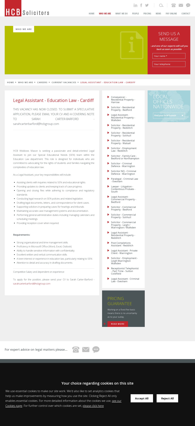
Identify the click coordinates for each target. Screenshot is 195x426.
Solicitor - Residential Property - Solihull (123, 134)
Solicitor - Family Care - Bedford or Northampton (125, 157)
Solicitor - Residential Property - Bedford (123, 108)
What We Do (121, 13)
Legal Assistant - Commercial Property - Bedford (123, 199)
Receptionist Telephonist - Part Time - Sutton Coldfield (125, 271)
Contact (185, 13)
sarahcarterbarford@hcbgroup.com (31, 283)
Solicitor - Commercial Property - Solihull (123, 216)
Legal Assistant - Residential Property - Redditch (123, 235)
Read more (117, 324)
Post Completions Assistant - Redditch (122, 244)
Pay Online (171, 13)
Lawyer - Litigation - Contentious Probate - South (123, 189)
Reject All (167, 398)
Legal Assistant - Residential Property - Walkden (123, 117)
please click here (93, 406)
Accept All (141, 398)
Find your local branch (165, 115)
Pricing (147, 13)
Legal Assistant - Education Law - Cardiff (108, 82)
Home (91, 13)
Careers (42, 82)
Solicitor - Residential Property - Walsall (123, 142)
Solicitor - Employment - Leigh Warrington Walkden (124, 261)
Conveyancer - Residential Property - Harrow (123, 100)
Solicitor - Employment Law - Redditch (123, 149)
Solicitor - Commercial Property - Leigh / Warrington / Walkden (123, 225)
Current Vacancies (64, 82)
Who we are (105, 13)
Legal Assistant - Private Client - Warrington (124, 252)
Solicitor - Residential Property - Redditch (123, 126)
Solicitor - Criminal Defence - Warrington (123, 164)
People (135, 13)
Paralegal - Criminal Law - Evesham (124, 180)
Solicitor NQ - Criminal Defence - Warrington (123, 172)
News (158, 13)
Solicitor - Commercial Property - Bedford (123, 208)
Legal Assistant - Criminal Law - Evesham (125, 280)
